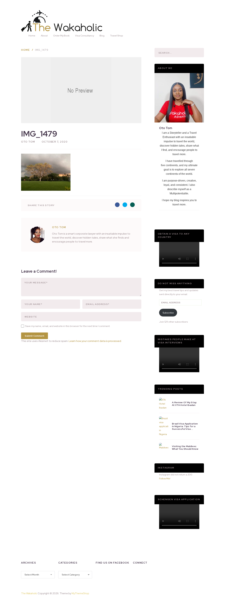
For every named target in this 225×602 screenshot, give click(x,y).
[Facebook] (135, 573)
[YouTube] (161, 573)
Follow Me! (164, 478)
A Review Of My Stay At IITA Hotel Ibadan (184, 403)
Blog (101, 35)
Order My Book (61, 35)
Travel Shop (116, 35)
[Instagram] (144, 573)
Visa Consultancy (84, 35)
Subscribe (168, 312)
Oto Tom (28, 141)
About (44, 35)
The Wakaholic (29, 593)
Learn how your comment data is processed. (95, 341)
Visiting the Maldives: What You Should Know (185, 447)
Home (31, 35)
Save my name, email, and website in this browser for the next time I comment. (67, 326)
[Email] (135, 580)
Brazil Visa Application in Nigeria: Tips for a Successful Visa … (185, 426)
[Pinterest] (196, 593)
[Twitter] (152, 573)
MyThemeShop (80, 593)
